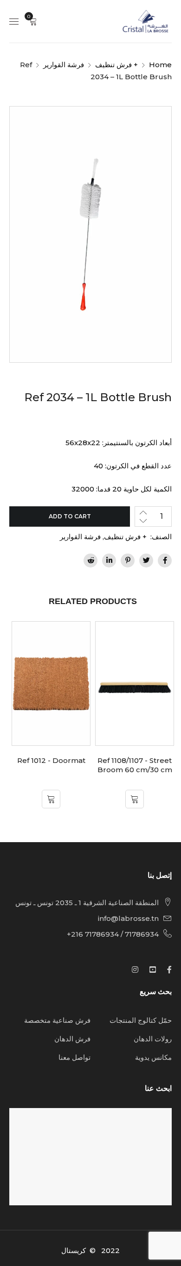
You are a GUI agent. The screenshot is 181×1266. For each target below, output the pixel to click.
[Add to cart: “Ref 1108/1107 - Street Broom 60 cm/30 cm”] (134, 799)
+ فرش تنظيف (116, 64)
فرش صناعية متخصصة (57, 1020)
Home (160, 64)
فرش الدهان (72, 1038)
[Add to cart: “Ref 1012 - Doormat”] (51, 799)
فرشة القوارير (63, 64)
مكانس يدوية (153, 1057)
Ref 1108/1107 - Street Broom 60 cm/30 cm (134, 765)
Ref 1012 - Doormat (51, 760)
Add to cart (70, 516)
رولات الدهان (153, 1038)
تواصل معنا (74, 1057)
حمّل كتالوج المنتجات (141, 1020)
